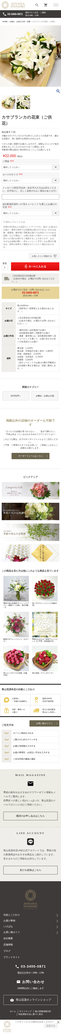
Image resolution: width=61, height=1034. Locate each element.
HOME (5, 21)
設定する (50, 1025)
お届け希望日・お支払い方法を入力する (31, 752)
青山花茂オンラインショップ (30, 1000)
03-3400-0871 (13, 14)
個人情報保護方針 (43, 1011)
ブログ (7, 951)
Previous (4, 56)
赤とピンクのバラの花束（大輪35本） (15, 674)
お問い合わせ (30, 982)
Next (57, 56)
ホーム (13, 1011)
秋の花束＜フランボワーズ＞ (43, 673)
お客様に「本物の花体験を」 (20, 699)
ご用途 (9, 161)
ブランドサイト (11, 957)
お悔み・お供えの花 (17, 21)
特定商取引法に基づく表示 (30, 1014)
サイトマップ (25, 1011)
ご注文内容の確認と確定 (24, 759)
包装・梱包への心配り (18, 710)
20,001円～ (16, 396)
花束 (28, 21)
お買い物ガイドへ (44, 723)
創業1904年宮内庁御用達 (48, 699)
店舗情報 (8, 944)
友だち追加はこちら (30, 870)
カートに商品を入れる (23, 733)
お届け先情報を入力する (24, 746)
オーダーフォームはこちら (30, 456)
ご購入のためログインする (25, 739)
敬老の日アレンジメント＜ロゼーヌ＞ (16, 640)
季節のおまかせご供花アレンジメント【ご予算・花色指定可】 (45, 640)
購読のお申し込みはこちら (30, 815)
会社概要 (8, 938)
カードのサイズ (13, 174)
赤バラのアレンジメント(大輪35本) (44, 604)
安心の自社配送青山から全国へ (48, 710)
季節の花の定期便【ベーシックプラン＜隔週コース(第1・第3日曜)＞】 (16, 605)
